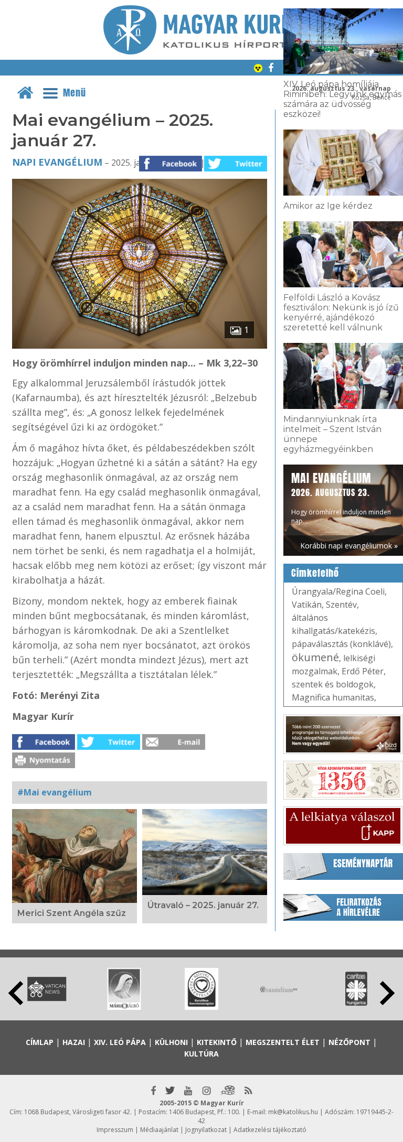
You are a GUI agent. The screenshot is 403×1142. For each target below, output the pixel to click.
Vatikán (307, 604)
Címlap (40, 1042)
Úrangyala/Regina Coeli (338, 591)
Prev (16, 993)
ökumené (315, 657)
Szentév (341, 604)
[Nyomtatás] (43, 765)
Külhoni (171, 1042)
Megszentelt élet (283, 1042)
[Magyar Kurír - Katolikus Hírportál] (201, 51)
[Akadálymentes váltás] (258, 69)
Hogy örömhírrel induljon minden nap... (341, 497)
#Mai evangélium (54, 792)
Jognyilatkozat (206, 1129)
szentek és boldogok (333, 684)
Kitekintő (217, 1042)
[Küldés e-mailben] (173, 746)
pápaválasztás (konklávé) (341, 644)
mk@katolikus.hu (293, 1111)
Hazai (73, 1042)
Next (387, 993)
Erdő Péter (363, 671)
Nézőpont (349, 1042)
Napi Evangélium (57, 162)
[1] (140, 345)
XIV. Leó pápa (120, 1042)
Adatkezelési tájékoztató (270, 1129)
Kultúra (201, 1054)
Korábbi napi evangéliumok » (349, 546)
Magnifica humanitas (333, 697)
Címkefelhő (315, 573)
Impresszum (115, 1129)
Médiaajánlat (159, 1129)
